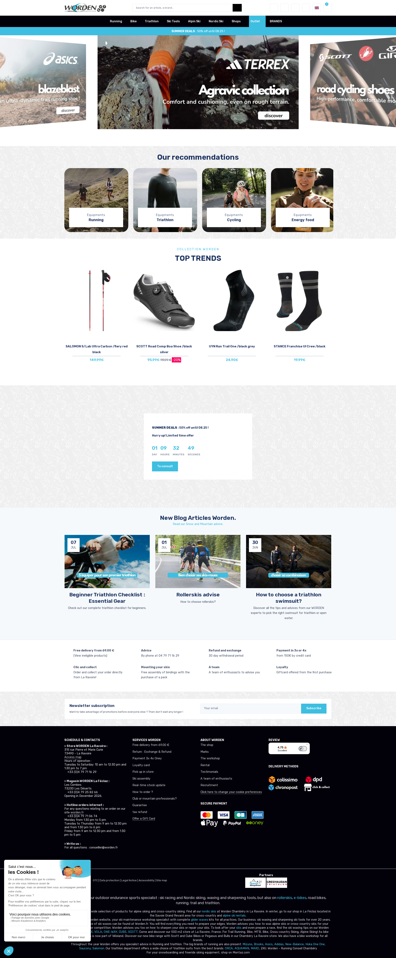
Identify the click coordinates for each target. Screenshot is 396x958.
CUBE (122, 932)
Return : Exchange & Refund (151, 752)
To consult (165, 466)
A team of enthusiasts (216, 778)
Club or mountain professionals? (154, 798)
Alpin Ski (194, 21)
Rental (205, 765)
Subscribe (313, 708)
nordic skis (209, 911)
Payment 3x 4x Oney (147, 758)
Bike (133, 21)
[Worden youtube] (94, 859)
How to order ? (142, 792)
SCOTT (133, 932)
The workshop (210, 758)
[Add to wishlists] (124, 275)
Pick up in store (143, 772)
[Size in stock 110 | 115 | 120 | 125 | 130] (96, 300)
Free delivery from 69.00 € (150, 745)
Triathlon (152, 21)
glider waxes (199, 919)
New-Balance (294, 944)
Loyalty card (141, 765)
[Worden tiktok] (67, 859)
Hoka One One (315, 944)
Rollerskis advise (198, 594)
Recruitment (209, 785)
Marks (204, 752)
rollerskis (284, 897)
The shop (206, 745)
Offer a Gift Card (143, 818)
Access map (72, 757)
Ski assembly (141, 778)
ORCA (229, 948)
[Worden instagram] (76, 859)
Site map (161, 880)
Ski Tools (173, 21)
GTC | (96, 880)
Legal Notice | (130, 880)
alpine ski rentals (234, 915)
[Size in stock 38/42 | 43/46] (299, 300)
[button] (274, 8)
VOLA (98, 932)
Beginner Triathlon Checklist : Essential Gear (107, 597)
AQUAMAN (242, 948)
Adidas (279, 944)
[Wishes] (284, 8)
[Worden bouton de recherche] (237, 8)
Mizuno (247, 944)
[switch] (303, 748)
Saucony (85, 948)
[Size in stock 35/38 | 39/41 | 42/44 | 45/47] (232, 300)
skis (239, 928)
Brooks (258, 944)
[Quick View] (124, 298)
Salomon (98, 948)
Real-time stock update (148, 785)
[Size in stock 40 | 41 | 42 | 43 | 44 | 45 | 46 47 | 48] (164, 300)
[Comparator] (295, 8)
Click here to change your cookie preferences (231, 792)
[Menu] (307, 745)
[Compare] (124, 287)
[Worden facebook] (85, 859)
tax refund (139, 812)
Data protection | (110, 880)
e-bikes (300, 897)
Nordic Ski (216, 21)
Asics (269, 944)
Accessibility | (147, 880)
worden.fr (77, 812)
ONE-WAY (110, 932)
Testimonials (209, 772)
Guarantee (139, 805)
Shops (236, 21)
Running (116, 21)
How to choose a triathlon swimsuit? (288, 597)
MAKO (255, 948)
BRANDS (276, 21)
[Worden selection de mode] (306, 8)
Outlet (255, 21)
